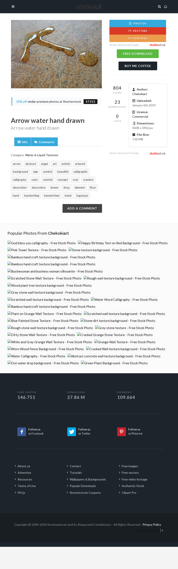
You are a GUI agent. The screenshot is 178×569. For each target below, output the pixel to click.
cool (75, 179)
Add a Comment (82, 208)
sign (35, 171)
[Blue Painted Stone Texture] (43, 320)
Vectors (139, 30)
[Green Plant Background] (114, 363)
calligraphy (19, 179)
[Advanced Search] (159, 5)
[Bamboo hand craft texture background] (51, 257)
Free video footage (134, 479)
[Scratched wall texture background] (48, 299)
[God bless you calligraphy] (42, 243)
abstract (30, 164)
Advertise (24, 472)
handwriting (31, 195)
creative (88, 179)
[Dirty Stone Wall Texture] (41, 334)
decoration (20, 187)
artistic (65, 164)
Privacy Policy (152, 524)
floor (93, 187)
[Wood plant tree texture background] (50, 285)
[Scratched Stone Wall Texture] (44, 278)
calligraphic (80, 171)
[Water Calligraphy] (36, 356)
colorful (48, 179)
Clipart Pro (129, 492)
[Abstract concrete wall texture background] (114, 356)
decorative (38, 187)
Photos (139, 23)
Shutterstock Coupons (85, 492)
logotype (82, 195)
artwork (80, 164)
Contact (75, 466)
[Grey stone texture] (124, 327)
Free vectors (130, 472)
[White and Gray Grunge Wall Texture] (50, 342)
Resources (25, 479)
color (34, 179)
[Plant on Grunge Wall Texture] (45, 313)
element (80, 187)
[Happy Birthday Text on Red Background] (123, 243)
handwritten (51, 195)
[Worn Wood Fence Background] (46, 348)
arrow (16, 164)
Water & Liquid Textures (41, 155)
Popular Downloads (83, 486)
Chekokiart (139, 94)
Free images (130, 466)
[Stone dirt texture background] (118, 320)
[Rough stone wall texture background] (50, 327)
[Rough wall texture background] (122, 278)
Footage (139, 38)
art (54, 164)
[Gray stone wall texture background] (49, 292)
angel (44, 164)
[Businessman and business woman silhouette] (55, 271)
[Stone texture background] (103, 250)
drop (66, 187)
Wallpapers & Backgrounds (88, 479)
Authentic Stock (133, 486)
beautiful (62, 171)
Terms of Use (27, 486)
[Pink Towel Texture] (37, 250)
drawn (54, 187)
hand (16, 195)
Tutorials (76, 472)
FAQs (21, 492)
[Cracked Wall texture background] (125, 348)
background (20, 171)
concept (63, 179)
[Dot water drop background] (43, 363)
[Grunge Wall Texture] (124, 342)
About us (24, 466)
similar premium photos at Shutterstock (56, 101)
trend (67, 195)
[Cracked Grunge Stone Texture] (115, 334)
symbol (47, 171)
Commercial (140, 116)
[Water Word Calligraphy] (124, 299)
